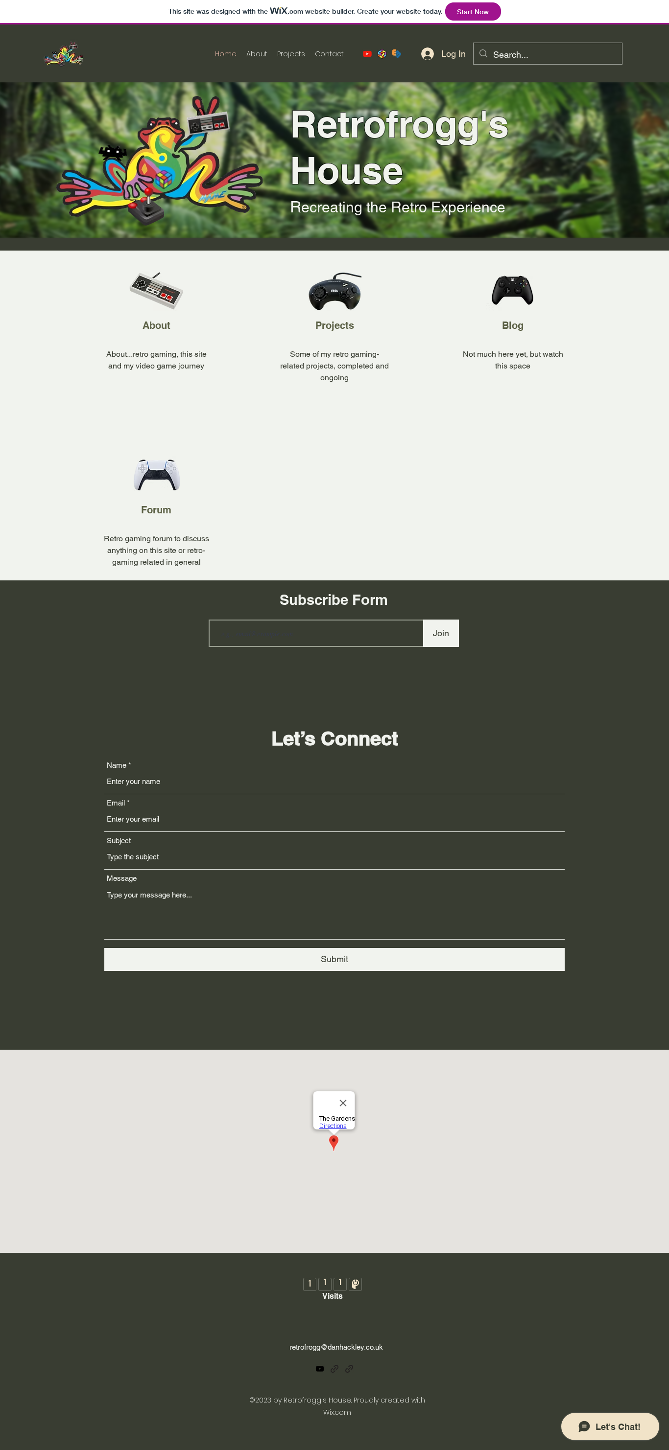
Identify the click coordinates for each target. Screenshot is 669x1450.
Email (116, 802)
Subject (119, 840)
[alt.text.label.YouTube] (367, 54)
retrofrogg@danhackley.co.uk (336, 1347)
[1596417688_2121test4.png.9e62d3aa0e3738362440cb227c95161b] (397, 54)
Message (122, 878)
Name (116, 765)
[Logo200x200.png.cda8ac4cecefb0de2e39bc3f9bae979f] (382, 54)
